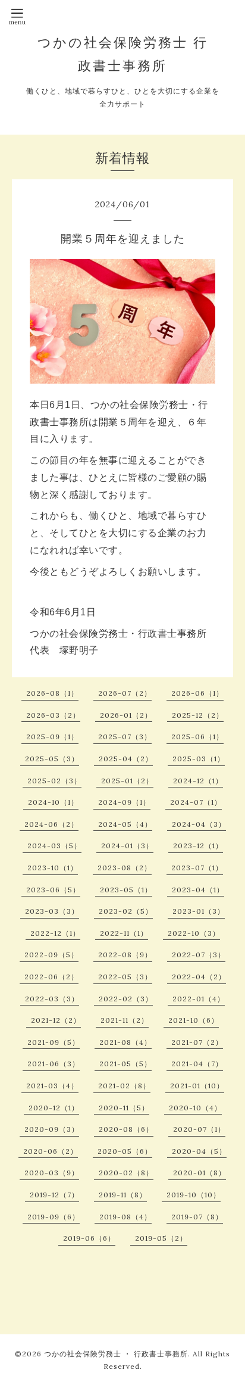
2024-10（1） (53, 802)
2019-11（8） (123, 1194)
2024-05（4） (125, 824)
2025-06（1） (197, 736)
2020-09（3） (51, 1129)
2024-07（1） (196, 802)
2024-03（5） (54, 845)
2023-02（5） (126, 911)
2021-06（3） (53, 1063)
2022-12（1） (55, 933)
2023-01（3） (198, 911)
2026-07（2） (125, 693)
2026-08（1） (52, 693)
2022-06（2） (51, 976)
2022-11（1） (124, 933)
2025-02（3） (54, 780)
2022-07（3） (198, 954)
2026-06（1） (197, 693)
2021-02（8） (124, 1085)
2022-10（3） (194, 933)
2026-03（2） (53, 715)
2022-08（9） (125, 954)
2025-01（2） (127, 780)
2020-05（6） (125, 1151)
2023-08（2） (125, 867)
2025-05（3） (52, 758)
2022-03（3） (52, 998)
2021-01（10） (197, 1085)
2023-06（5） (53, 889)
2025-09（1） (52, 736)
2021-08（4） (125, 1042)
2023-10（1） (52, 867)
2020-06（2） (50, 1151)
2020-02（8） (126, 1172)
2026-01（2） (126, 715)
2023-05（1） (126, 889)
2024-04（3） (199, 824)
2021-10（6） (193, 1020)
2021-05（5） (125, 1063)
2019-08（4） (125, 1216)
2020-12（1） (54, 1107)
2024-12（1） (198, 780)
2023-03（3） (52, 911)
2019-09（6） (53, 1216)
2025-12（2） (198, 715)
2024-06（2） (51, 824)
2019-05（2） (161, 1238)
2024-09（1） (124, 802)
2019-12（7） (54, 1194)
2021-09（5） (53, 1042)
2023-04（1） (198, 889)
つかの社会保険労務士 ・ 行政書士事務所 (116, 1353)
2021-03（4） (52, 1085)
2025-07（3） (125, 736)
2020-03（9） (51, 1172)
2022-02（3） (126, 998)
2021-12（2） (56, 1020)
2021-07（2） (197, 1042)
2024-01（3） (127, 845)
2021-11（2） (124, 1020)
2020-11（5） (124, 1107)
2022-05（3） (125, 976)
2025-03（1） (198, 758)
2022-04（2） (199, 976)
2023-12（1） (198, 845)
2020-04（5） (199, 1151)
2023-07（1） (197, 867)
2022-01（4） (198, 998)
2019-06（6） (89, 1238)
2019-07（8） (197, 1216)
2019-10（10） (194, 1194)
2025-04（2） (126, 758)
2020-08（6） (126, 1129)
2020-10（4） (195, 1107)
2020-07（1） (199, 1129)
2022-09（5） (51, 954)
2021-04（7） (197, 1063)
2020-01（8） (199, 1172)
